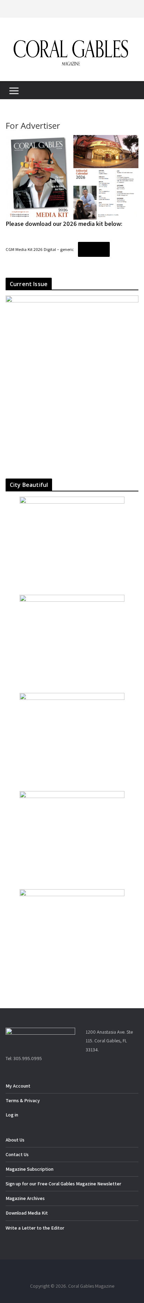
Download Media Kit (27, 1213)
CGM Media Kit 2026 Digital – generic (40, 249)
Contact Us (17, 1154)
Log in (12, 1115)
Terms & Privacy (23, 1100)
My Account (18, 1086)
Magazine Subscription (29, 1169)
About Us (15, 1140)
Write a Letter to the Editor (35, 1228)
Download (94, 249)
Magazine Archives (25, 1198)
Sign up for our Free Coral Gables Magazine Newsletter (63, 1183)
